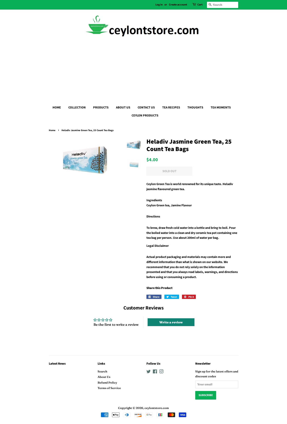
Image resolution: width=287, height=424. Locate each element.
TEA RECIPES (171, 107)
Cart (199, 5)
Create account (178, 5)
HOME (57, 107)
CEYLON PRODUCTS (145, 115)
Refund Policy (107, 382)
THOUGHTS (195, 107)
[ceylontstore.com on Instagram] (161, 372)
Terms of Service (109, 388)
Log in (159, 5)
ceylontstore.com (156, 408)
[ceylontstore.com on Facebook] (155, 372)
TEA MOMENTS (221, 107)
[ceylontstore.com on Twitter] (148, 372)
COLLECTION (77, 107)
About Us (104, 377)
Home (52, 130)
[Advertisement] (143, 70)
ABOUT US (123, 107)
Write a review (171, 322)
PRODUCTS (101, 107)
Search (102, 371)
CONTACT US (146, 107)
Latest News (57, 363)
